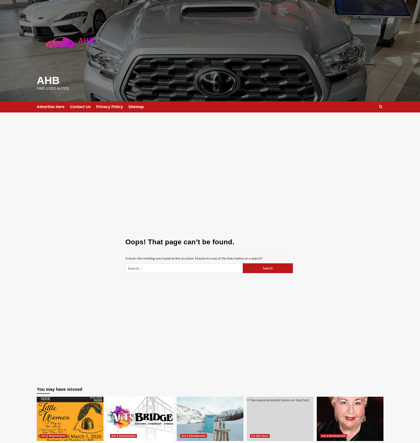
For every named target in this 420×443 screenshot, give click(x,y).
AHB (48, 80)
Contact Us (80, 107)
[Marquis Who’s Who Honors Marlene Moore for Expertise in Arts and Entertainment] (350, 419)
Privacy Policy (109, 107)
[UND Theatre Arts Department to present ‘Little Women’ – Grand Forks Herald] (70, 419)
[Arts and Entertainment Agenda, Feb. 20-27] (210, 419)
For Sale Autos (259, 435)
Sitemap (136, 107)
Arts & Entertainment (53, 435)
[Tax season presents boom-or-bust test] (280, 419)
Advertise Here (51, 107)
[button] (380, 106)
